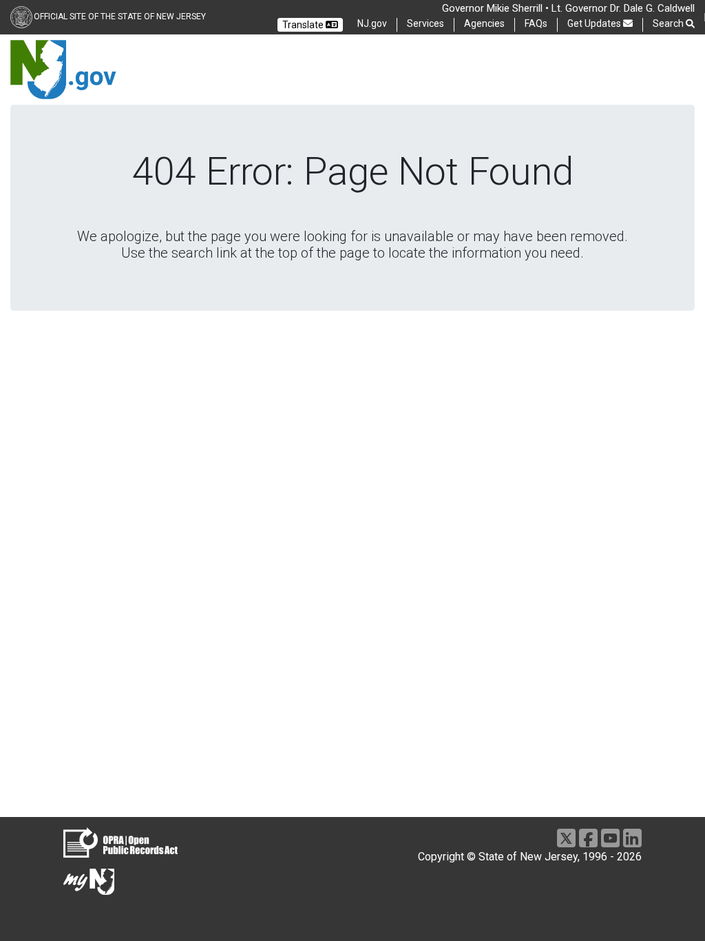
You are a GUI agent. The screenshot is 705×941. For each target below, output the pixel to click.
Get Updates (595, 23)
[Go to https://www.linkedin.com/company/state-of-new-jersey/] (632, 838)
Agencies (484, 23)
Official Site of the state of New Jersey (120, 16)
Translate (304, 24)
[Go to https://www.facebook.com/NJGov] (588, 838)
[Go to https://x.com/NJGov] (566, 838)
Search (669, 23)
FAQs (536, 23)
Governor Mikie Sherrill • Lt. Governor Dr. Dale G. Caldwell (568, 8)
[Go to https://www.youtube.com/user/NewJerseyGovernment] (610, 838)
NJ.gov (372, 23)
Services (425, 23)
